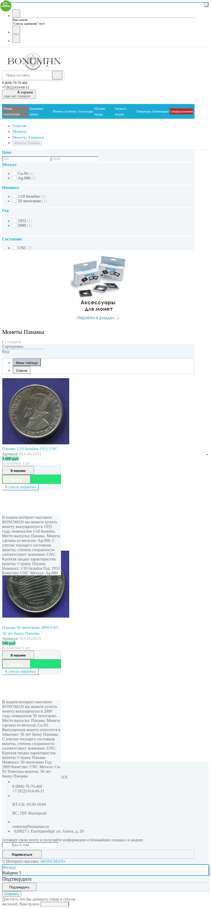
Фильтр (9, 867)
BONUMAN (53, 861)
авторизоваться (54, 904)
